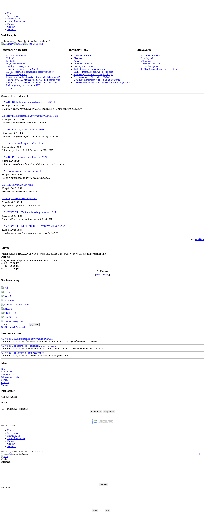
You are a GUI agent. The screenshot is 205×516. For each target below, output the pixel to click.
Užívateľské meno (10, 396)
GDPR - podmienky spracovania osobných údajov (30, 71)
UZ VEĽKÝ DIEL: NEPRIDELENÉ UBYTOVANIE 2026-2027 (33, 226)
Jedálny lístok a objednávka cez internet (159, 69)
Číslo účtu (11, 58)
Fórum (10, 24)
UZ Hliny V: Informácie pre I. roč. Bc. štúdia (23, 143)
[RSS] (4, 456)
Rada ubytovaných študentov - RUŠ (23, 85)
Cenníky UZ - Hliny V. (85, 66)
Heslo (4, 402)
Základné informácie (16, 55)
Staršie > (199, 239)
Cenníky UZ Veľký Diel (17, 66)
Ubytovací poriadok (15, 63)
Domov (10, 13)
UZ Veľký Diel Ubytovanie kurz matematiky (23, 129)
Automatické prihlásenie (16, 408)
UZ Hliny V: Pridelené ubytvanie (17, 184)
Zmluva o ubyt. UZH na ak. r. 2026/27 (92, 77)
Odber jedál (146, 61)
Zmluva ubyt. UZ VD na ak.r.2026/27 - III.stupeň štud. (32, 82)
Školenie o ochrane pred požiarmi (22, 69)
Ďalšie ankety (102, 274)
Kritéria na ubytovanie (16, 74)
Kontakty (10, 61)
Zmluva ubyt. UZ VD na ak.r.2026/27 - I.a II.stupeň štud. (33, 80)
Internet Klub (13, 18)
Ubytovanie (12, 16)
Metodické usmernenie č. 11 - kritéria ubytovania (97, 80)
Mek (10, 454)
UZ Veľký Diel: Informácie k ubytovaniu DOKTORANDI (30, 115)
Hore (201, 454)
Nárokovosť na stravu (151, 63)
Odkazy (11, 27)
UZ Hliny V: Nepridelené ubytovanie (19, 198)
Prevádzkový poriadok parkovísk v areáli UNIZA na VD (33, 77)
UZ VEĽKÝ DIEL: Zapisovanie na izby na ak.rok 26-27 (29, 212)
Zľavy (9, 88)
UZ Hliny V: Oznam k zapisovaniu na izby (22, 171)
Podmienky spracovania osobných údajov (93, 74)
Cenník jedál (147, 58)
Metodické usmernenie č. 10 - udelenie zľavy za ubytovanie (102, 82)
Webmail (11, 29)
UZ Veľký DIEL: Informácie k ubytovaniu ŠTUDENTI (28, 102)
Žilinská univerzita (16, 21)
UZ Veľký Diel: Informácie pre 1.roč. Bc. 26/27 (24, 157)
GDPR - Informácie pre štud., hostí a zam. (93, 71)
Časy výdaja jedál (149, 66)
